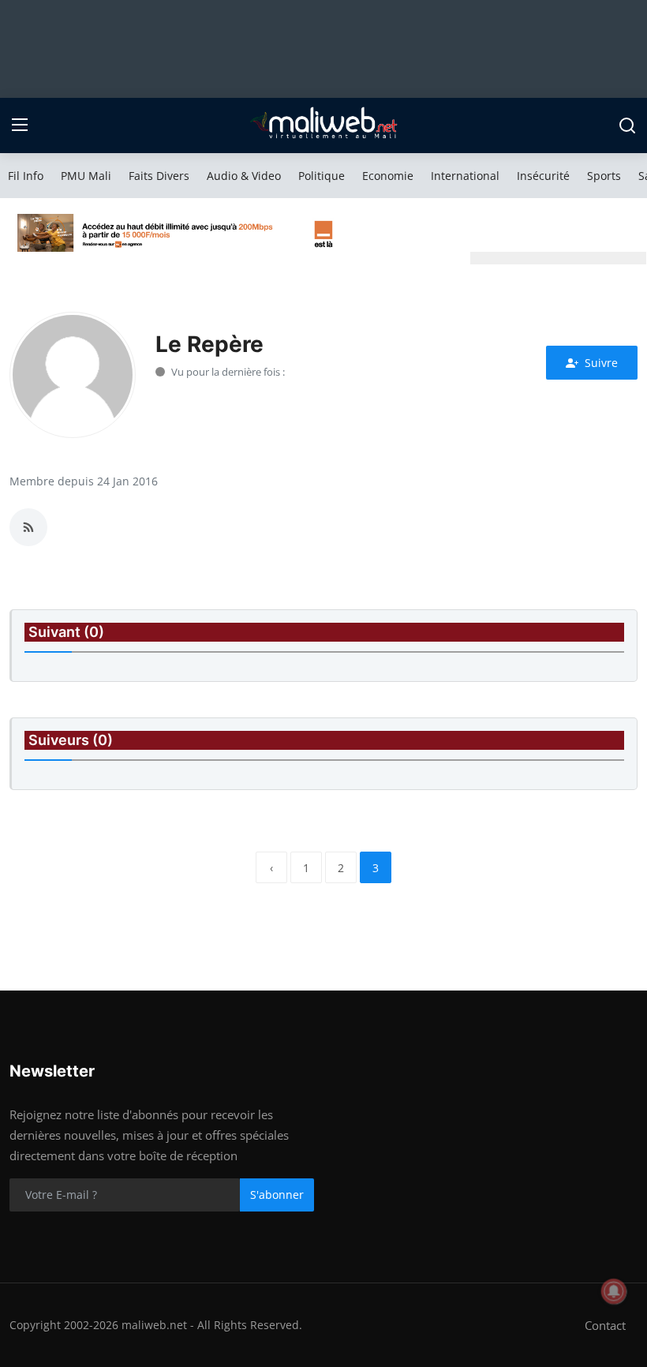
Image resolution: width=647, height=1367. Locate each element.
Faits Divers (159, 175)
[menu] (19, 125)
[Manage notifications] (613, 1291)
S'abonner (277, 1194)
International (465, 175)
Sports (604, 175)
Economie (387, 175)
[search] (627, 125)
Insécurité (543, 175)
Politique (321, 175)
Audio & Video (244, 175)
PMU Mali (86, 175)
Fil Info (25, 175)
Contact (605, 1325)
